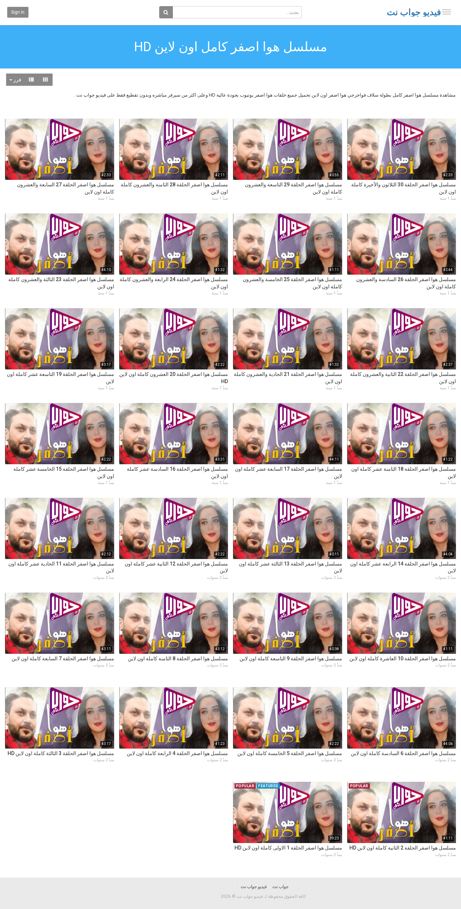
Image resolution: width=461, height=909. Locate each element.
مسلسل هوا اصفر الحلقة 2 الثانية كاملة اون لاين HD (402, 848)
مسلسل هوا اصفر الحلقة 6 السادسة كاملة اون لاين (403, 753)
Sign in (17, 12)
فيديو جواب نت (414, 12)
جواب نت (280, 886)
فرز (16, 80)
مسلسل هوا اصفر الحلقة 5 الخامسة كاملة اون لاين (289, 753)
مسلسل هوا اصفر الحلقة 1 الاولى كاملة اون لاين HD (288, 848)
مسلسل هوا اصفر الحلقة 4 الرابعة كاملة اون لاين (177, 753)
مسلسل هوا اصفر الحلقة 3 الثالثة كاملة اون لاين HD (61, 753)
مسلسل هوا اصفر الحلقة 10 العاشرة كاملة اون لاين (402, 658)
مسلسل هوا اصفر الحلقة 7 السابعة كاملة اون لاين (63, 658)
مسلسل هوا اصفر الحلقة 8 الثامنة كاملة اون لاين (178, 658)
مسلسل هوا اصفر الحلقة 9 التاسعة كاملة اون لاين (291, 658)
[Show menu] (446, 12)
